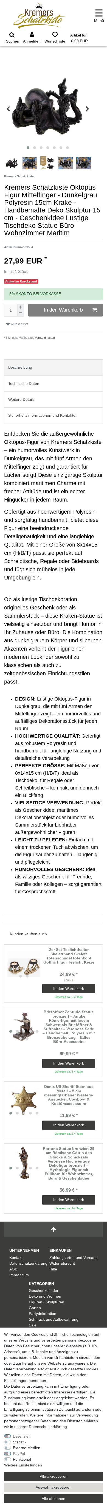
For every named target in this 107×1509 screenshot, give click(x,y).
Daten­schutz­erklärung (48, 1426)
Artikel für (79, 38)
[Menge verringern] (20, 313)
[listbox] (23, 964)
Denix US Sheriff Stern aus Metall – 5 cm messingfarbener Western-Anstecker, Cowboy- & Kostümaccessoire (69, 1095)
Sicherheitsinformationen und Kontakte (41, 415)
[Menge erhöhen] (20, 307)
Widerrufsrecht (62, 1263)
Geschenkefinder (43, 1290)
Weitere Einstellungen (23, 1465)
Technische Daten (23, 383)
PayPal (19, 1453)
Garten (35, 1308)
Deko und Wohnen (45, 1296)
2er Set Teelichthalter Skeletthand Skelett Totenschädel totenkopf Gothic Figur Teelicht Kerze (68, 956)
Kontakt (15, 1257)
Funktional (22, 1459)
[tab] (53, 367)
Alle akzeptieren (53, 1476)
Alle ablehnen (53, 1498)
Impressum (19, 1275)
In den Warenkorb (63, 310)
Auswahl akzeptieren (54, 1487)
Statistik (19, 1442)
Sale (32, 1325)
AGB (13, 1269)
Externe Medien (26, 1448)
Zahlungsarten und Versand (73, 1257)
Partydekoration (42, 1313)
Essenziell (21, 1436)
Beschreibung (20, 367)
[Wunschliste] (54, 38)
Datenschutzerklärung (28, 1263)
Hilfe (53, 1269)
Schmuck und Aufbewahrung (53, 1319)
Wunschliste (19, 324)
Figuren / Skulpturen (46, 1302)
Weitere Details (21, 399)
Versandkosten (44, 337)
